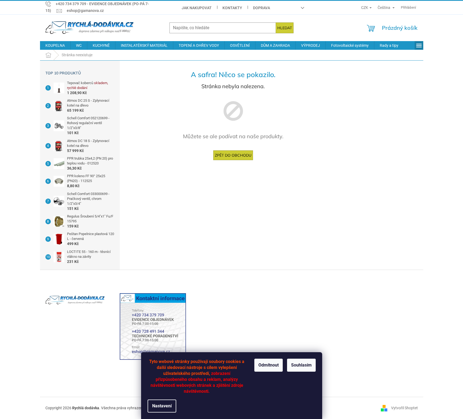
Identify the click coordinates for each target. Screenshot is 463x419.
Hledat (284, 27)
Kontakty (232, 8)
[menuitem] (55, 45)
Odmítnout (268, 365)
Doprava (261, 8)
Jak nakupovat (197, 8)
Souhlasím (301, 365)
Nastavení (162, 405)
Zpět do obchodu (233, 155)
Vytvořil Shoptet (404, 408)
